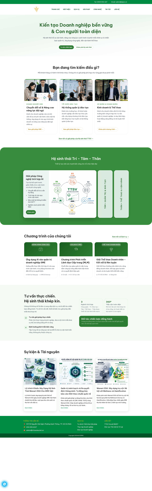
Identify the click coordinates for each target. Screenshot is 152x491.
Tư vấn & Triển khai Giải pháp (87, 424)
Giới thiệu (66, 9)
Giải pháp (86, 9)
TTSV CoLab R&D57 (111, 424)
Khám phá (30, 212)
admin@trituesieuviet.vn (35, 430)
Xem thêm (28, 408)
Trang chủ (55, 9)
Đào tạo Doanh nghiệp (85, 430)
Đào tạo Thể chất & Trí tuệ (113, 427)
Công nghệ (98, 9)
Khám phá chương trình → (107, 129)
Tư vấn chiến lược (66, 47)
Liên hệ (117, 9)
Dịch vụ (76, 9)
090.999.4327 (31, 427)
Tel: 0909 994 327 (100, 2)
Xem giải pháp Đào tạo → (72, 129)
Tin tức (108, 9)
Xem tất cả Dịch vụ (119, 237)
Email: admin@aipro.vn (119, 2)
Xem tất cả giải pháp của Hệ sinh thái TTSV (75, 139)
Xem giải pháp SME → (35, 129)
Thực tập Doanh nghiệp (85, 427)
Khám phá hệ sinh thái (84, 47)
